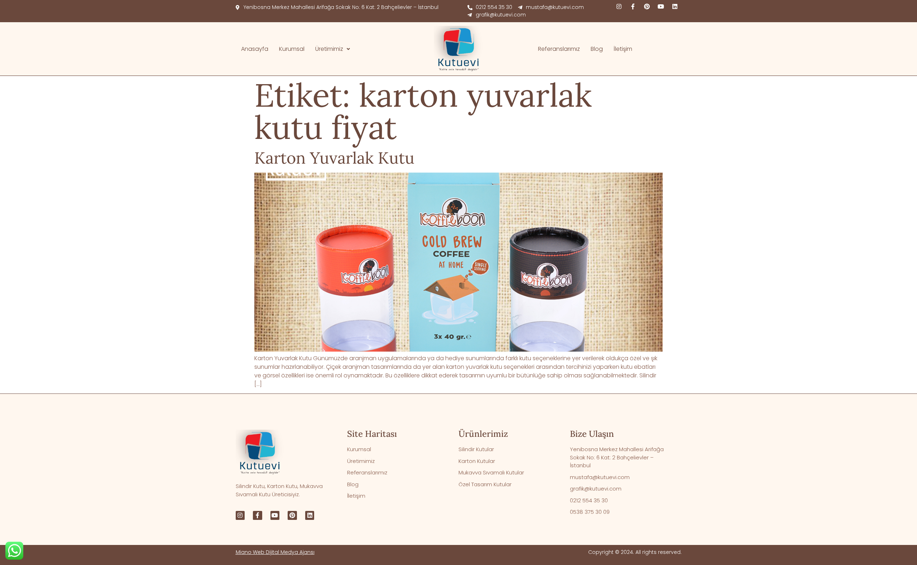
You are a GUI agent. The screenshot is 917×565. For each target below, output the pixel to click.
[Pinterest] (647, 6)
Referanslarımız (559, 49)
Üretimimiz (329, 49)
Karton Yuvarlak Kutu (334, 158)
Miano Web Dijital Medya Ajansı (275, 552)
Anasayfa (254, 49)
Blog (597, 49)
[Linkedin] (675, 6)
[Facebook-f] (633, 6)
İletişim (623, 49)
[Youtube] (661, 6)
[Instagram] (619, 6)
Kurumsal (291, 49)
